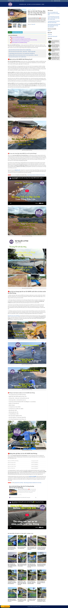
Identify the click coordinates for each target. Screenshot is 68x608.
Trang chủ (29, 9)
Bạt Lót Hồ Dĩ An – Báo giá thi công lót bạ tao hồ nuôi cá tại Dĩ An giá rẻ (22, 600)
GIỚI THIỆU (29, 4)
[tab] (10, 32)
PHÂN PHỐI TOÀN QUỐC (52, 36)
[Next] (25, 15)
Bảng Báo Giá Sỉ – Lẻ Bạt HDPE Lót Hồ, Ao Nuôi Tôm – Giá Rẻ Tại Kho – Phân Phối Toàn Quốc (22, 583)
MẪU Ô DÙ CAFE (57, 0)
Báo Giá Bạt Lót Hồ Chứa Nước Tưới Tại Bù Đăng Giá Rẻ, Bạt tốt (12, 600)
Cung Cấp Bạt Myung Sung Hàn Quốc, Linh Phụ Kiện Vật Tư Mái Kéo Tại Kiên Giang (53, 18)
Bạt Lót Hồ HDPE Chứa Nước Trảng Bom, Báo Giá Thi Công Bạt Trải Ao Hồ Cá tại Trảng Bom (12, 565)
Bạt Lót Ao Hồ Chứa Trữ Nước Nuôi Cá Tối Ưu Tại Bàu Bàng (20, 49)
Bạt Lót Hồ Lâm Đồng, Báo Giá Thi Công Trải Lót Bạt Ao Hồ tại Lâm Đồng (41, 565)
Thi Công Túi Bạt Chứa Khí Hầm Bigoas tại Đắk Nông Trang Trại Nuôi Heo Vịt (41, 548)
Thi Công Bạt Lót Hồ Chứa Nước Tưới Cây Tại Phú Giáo (32, 600)
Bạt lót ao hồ (17, 170)
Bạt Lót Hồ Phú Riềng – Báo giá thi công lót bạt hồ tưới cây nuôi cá (32, 548)
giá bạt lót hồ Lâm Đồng (19, 482)
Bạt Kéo (49, 30)
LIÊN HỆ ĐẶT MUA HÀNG (17, 32)
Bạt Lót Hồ (50, 32)
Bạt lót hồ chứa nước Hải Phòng (13, 315)
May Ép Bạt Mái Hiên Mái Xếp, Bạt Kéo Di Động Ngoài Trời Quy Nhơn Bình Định (54, 25)
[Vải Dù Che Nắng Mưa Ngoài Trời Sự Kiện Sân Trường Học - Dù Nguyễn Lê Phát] (13, 4)
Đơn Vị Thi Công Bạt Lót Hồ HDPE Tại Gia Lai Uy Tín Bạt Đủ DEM (53, 13)
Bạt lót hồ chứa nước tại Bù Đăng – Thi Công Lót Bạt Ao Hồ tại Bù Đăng (22, 565)
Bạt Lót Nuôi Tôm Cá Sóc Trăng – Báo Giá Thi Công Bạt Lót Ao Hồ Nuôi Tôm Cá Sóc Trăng (32, 565)
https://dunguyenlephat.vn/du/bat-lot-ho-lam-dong (32, 482)
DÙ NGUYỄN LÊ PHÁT (22, 4)
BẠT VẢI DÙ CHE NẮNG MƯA (36, 4)
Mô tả (10, 32)
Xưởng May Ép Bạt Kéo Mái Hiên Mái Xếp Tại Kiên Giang (54, 22)
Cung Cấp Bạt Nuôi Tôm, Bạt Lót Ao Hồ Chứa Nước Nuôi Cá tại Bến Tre (12, 548)
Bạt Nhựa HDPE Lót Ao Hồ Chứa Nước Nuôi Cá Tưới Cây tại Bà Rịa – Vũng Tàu (23, 55)
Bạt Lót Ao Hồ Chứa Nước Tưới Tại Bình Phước (17, 56)
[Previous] (9, 15)
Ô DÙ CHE (50, 34)
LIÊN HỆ (42, 4)
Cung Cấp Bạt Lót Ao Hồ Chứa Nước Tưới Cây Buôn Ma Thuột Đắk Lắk (22, 53)
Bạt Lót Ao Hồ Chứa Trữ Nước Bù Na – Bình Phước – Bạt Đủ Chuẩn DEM (22, 51)
